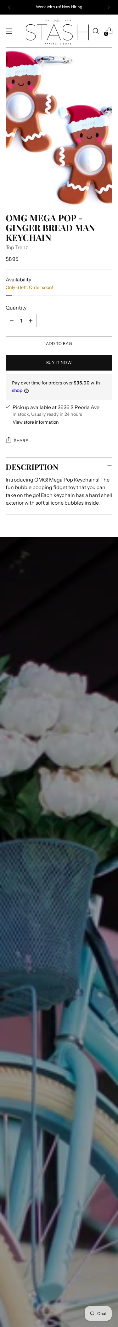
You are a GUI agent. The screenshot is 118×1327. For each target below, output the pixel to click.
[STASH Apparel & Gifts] (57, 31)
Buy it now (59, 362)
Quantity (16, 307)
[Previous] (9, 7)
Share (21, 440)
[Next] (108, 7)
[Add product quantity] (30, 320)
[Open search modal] (95, 30)
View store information (36, 422)
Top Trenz (17, 247)
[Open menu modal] (9, 30)
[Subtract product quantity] (11, 320)
